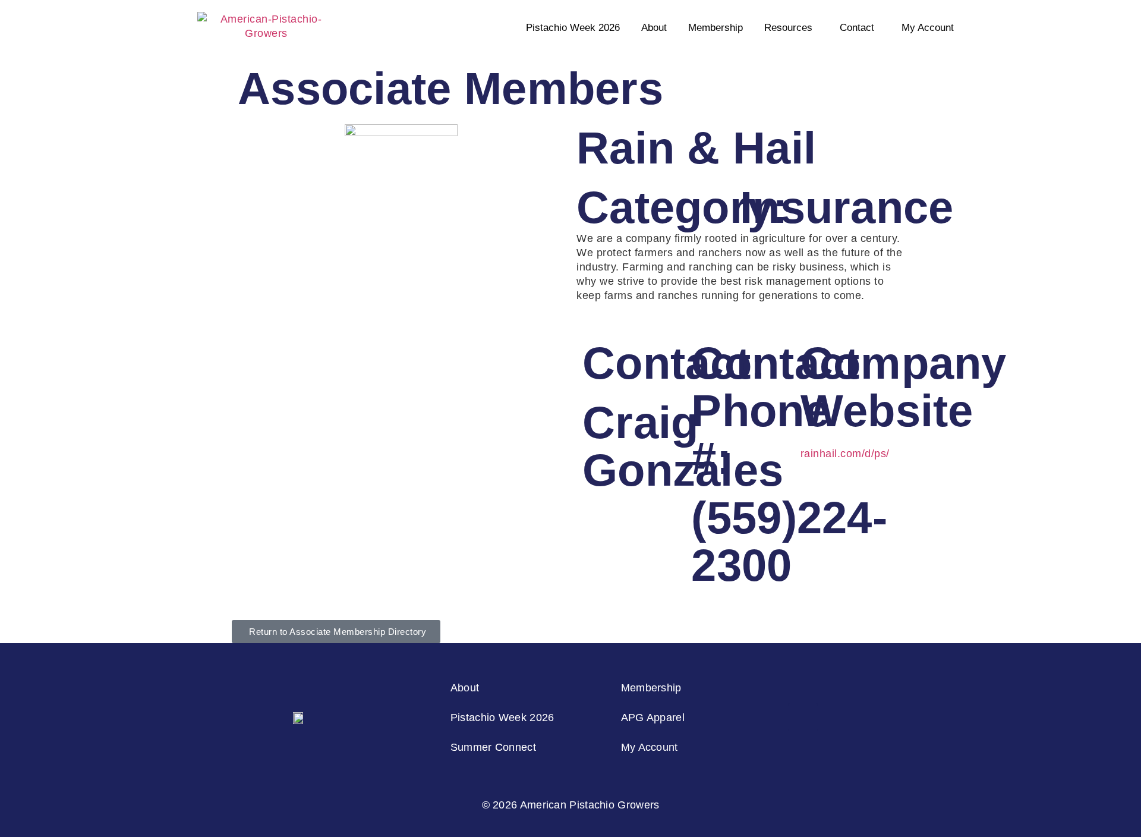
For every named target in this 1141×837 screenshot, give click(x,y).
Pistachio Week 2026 (573, 27)
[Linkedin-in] (803, 717)
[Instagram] (770, 717)
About (654, 27)
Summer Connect (493, 747)
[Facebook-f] (836, 717)
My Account (928, 27)
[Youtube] (869, 717)
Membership (715, 27)
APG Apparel (653, 717)
